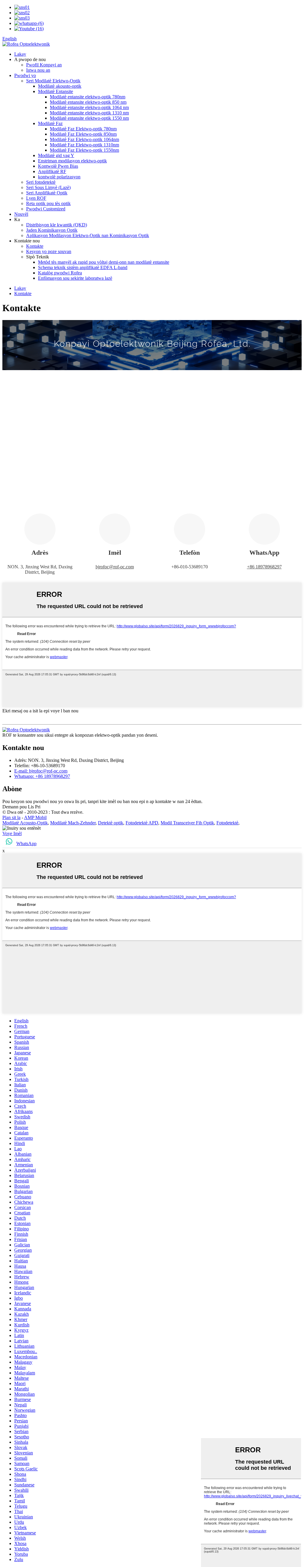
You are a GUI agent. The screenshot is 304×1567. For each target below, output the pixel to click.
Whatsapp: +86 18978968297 (42, 776)
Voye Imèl (12, 833)
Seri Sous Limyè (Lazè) (48, 187)
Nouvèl (21, 214)
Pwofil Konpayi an (44, 64)
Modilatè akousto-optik (59, 86)
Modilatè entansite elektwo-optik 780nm (87, 96)
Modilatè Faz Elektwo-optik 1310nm (84, 144)
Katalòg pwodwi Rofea (60, 272)
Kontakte (34, 246)
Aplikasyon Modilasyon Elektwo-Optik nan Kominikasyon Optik (87, 235)
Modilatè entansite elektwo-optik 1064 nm (89, 107)
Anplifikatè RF (52, 171)
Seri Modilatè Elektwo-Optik (53, 80)
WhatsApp (26, 843)
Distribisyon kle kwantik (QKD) (56, 224)
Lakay (20, 54)
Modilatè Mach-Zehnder (73, 822)
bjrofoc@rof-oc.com (115, 566)
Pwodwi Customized (45, 208)
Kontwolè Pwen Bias (58, 166)
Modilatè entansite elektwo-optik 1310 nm (89, 112)
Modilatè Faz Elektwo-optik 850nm (83, 134)
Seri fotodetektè (41, 182)
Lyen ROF (36, 198)
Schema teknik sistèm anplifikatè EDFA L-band (82, 267)
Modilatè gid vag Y (56, 155)
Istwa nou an (38, 70)
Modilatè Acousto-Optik (25, 822)
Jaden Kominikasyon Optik (51, 230)
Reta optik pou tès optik (48, 203)
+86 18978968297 (264, 566)
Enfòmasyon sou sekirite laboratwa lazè (75, 278)
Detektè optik (110, 822)
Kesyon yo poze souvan (48, 251)
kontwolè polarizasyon (59, 176)
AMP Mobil (35, 817)
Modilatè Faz (50, 123)
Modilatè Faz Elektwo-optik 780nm (83, 128)
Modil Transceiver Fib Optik (187, 822)
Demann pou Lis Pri (21, 806)
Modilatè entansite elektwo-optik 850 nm (88, 102)
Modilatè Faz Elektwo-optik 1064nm (84, 139)
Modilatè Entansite (55, 91)
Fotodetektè (227, 822)
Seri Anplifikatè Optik (46, 192)
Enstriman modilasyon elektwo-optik (72, 160)
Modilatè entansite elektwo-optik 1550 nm (89, 118)
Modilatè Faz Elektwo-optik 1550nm (84, 150)
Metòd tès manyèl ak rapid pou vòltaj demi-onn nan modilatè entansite (103, 262)
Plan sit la (11, 817)
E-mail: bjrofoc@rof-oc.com (40, 770)
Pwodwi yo (25, 75)
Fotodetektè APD (142, 822)
